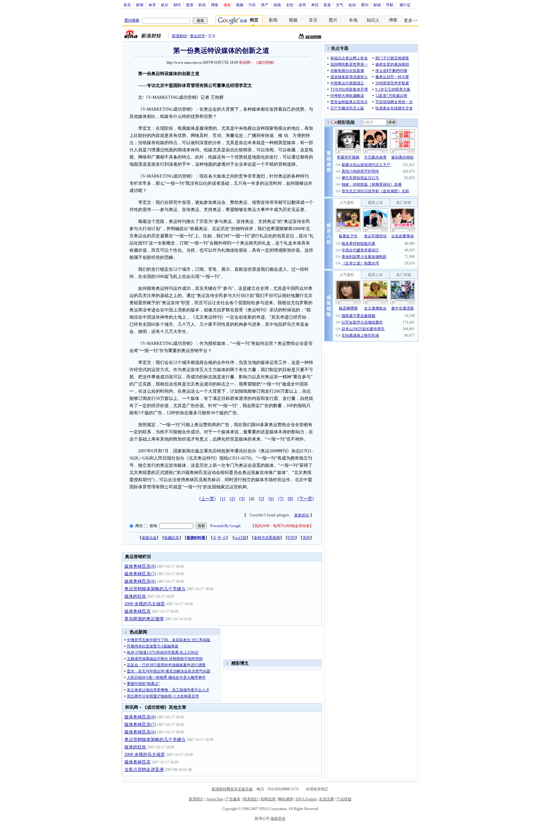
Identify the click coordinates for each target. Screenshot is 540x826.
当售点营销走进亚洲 (144, 769)
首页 (127, 5)
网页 (139, 526)
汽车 (252, 5)
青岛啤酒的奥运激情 (144, 619)
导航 (389, 5)
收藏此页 (171, 538)
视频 (239, 5)
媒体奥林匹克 (137, 611)
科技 (202, 5)
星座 (327, 5)
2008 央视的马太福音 (144, 604)
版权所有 (278, 818)
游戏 (277, 5)
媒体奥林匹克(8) (140, 566)
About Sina (214, 799)
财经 (177, 5)
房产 (264, 5)
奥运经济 (197, 36)
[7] (280, 498)
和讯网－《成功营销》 (258, 62)
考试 (314, 5)
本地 (353, 20)
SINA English (306, 799)
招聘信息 (268, 799)
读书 (302, 5)
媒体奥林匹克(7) (140, 574)
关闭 (306, 538)
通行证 (405, 5)
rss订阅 (240, 538)
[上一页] (207, 498)
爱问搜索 (131, 20)
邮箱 (377, 5)
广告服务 (233, 799)
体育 (152, 5)
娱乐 (164, 5)
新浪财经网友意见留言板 (232, 789)
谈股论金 (149, 538)
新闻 (139, 5)
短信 (352, 5)
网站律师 (285, 799)
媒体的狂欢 (135, 596)
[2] (232, 498)
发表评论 (301, 515)
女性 (289, 5)
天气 (339, 5)
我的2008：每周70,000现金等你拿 (282, 526)
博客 (214, 5)
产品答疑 (344, 799)
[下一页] (306, 498)
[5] (261, 498)
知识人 (373, 20)
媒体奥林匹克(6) (140, 581)
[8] (290, 498)
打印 (291, 538)
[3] (242, 498)
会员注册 (326, 799)
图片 (333, 20)
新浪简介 (196, 799)
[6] (271, 498)
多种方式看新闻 (267, 538)
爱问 (364, 5)
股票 (189, 5)
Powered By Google (225, 526)
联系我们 (250, 799)
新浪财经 (179, 36)
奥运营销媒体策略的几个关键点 (155, 589)
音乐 (313, 20)
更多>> (411, 20)
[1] (222, 498)
